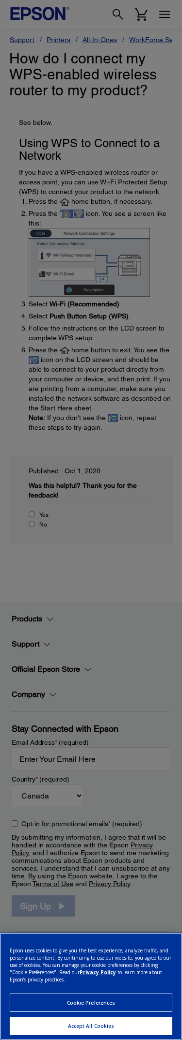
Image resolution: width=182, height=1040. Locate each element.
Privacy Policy (98, 972)
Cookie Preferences (91, 1002)
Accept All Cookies (91, 1026)
